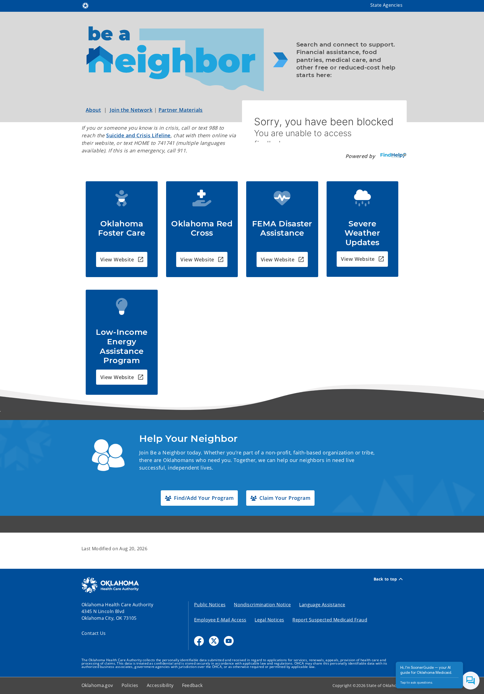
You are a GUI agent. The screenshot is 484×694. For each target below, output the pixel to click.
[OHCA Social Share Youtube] (229, 641)
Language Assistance (322, 605)
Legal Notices (269, 620)
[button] (121, 259)
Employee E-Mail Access (220, 620)
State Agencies (386, 5)
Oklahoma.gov (97, 685)
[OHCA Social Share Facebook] (199, 641)
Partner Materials (181, 109)
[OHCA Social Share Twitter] (214, 641)
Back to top (385, 579)
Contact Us (94, 633)
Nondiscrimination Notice (262, 605)
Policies (130, 685)
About (93, 109)
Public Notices (209, 605)
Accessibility (160, 685)
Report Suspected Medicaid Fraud (329, 620)
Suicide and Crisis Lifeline (138, 135)
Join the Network (131, 109)
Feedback (192, 685)
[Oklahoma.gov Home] (85, 5)
